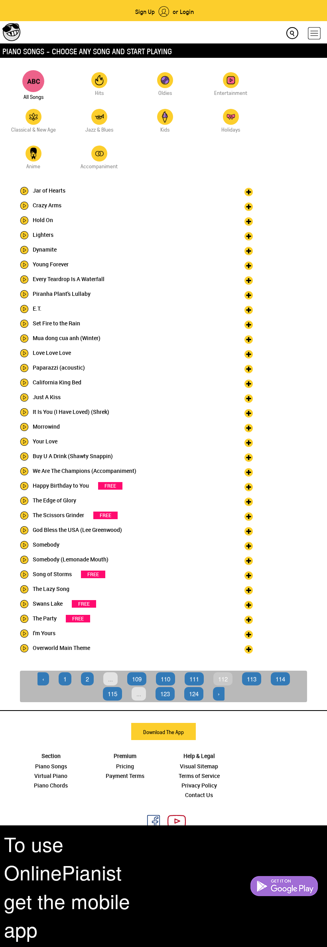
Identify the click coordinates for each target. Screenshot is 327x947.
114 (280, 679)
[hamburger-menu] (314, 33)
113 (251, 679)
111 (194, 679)
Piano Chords (51, 785)
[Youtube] (174, 820)
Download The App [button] (163, 732)
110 (165, 679)
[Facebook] (150, 820)
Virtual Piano (50, 776)
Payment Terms (125, 776)
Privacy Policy (199, 785)
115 (112, 693)
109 (137, 679)
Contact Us (199, 795)
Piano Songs (51, 766)
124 (194, 693)
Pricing (125, 766)
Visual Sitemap (199, 766)
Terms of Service (199, 776)
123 (165, 693)
